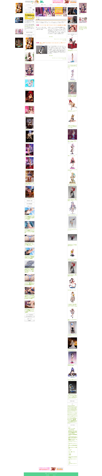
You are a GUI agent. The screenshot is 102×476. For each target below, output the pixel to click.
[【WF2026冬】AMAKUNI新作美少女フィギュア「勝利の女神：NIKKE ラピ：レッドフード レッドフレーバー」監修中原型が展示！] (29, 264)
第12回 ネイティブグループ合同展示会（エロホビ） (72, 439)
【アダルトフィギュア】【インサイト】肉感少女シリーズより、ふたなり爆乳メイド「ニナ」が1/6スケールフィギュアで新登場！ (29, 310)
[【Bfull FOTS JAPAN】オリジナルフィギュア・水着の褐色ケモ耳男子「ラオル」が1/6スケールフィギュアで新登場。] (29, 251)
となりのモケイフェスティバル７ (72, 464)
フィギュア (36, 4)
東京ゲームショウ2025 (71, 428)
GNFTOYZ (69, 408)
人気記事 (69, 454)
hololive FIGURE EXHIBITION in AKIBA (72, 457)
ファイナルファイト (74, 415)
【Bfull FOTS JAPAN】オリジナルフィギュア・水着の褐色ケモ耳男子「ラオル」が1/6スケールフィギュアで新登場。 (29, 257)
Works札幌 (72, 410)
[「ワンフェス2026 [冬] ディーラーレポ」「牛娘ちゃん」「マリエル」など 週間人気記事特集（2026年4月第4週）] (29, 278)
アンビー (72, 411)
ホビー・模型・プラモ (71, 451)
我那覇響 (72, 420)
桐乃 (69, 421)
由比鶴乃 (71, 422)
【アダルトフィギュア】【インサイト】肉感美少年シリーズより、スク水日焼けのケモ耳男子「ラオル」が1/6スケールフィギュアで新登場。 (29, 217)
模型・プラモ (43, 4)
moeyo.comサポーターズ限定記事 (72, 447)
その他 (69, 462)
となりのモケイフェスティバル (72, 441)
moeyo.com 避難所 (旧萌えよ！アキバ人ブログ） (29, 26)
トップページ (28, 4)
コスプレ (51, 4)
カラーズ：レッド (72, 412)
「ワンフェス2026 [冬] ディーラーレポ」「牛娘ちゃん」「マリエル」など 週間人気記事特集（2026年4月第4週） (29, 283)
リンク (56, 473)
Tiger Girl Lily (69, 409)
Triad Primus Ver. (74, 409)
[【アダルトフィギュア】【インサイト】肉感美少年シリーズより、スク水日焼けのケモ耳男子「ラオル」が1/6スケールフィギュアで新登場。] (29, 211)
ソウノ (68, 413)
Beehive (73, 405)
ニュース (69, 450)
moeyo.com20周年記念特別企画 (72, 445)
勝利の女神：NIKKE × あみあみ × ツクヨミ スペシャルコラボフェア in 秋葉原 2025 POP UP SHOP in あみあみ (72, 432)
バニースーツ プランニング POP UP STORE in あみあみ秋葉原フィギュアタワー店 (72, 437)
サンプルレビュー (27, 307)
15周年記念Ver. (70, 405)
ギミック (76, 412)
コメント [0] (64, 40)
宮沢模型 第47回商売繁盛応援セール (72, 435)
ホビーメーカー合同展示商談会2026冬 (28, 293)
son (75, 408)
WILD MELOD (69, 410)
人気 (66, 4)
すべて (69, 427)
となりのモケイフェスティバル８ (72, 443)
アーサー (74, 411)
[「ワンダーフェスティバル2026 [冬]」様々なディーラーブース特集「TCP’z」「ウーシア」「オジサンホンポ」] (29, 238)
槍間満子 (72, 421)
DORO (75, 407)
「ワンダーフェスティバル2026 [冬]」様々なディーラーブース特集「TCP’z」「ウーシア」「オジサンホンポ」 (29, 244)
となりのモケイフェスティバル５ (72, 459)
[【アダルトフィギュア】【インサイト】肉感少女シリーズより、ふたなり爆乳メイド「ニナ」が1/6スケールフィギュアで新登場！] (29, 304)
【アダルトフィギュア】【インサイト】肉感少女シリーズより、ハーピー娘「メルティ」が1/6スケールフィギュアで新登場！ (29, 231)
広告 (46, 473)
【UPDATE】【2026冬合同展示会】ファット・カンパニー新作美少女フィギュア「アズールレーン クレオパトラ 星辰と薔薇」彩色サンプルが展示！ (29, 297)
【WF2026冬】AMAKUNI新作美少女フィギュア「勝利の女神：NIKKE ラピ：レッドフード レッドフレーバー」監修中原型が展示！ (29, 270)
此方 (74, 421)
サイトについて (73, 4)
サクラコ (70, 412)
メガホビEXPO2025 (71, 429)
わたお (70, 411)
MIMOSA (75, 408)
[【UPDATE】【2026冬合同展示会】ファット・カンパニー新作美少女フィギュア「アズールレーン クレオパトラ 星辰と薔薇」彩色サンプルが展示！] (29, 290)
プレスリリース (26, 254)
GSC (73, 408)
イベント (58, 4)
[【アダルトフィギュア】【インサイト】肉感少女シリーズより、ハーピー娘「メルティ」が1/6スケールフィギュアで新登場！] (29, 224)
